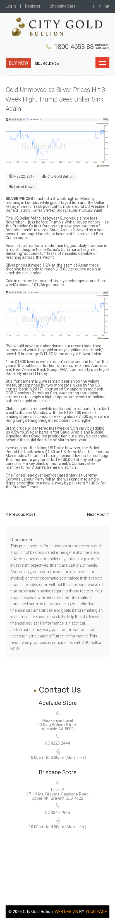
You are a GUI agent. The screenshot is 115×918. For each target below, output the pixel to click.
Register (32, 6)
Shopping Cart (62, 6)
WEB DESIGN (66, 911)
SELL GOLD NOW (47, 63)
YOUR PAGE (96, 911)
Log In (11, 6)
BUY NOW (18, 63)
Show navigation (102, 62)
